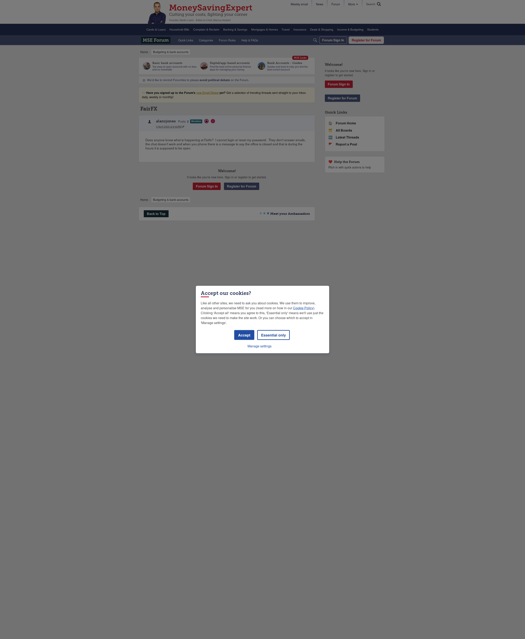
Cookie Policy (303, 308)
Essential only (273, 335)
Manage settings (260, 346)
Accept (244, 335)
